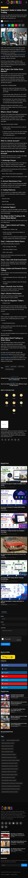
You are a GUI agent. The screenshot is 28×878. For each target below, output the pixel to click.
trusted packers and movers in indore (9, 763)
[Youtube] (13, 823)
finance (7, 366)
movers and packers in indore (13, 740)
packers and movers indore (7, 746)
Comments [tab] (4, 612)
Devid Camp (3, 487)
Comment (3, 627)
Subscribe (24, 865)
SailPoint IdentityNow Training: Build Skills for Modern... (12, 602)
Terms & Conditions (5, 874)
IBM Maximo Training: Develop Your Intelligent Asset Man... (12, 531)
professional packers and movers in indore (11, 789)
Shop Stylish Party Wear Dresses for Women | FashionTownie (19, 842)
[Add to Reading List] (23, 25)
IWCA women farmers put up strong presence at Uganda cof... (19, 702)
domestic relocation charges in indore (9, 774)
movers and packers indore (7, 751)
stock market (13, 366)
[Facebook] (2, 823)
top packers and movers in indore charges (10, 760)
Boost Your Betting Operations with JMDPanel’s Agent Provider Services (14, 384)
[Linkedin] (2, 826)
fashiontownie (13, 844)
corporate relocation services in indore (10, 768)
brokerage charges (10, 369)
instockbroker (4, 429)
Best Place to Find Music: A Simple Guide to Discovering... (18, 834)
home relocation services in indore (9, 780)
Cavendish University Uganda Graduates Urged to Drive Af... (17, 695)
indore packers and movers (7, 748)
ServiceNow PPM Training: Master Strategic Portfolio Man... (12, 578)
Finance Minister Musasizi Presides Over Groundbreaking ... (19, 724)
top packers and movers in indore (9, 754)
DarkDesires (13, 711)
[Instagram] (9, 823)
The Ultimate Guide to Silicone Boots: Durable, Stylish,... (18, 849)
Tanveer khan (13, 851)
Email (2, 622)
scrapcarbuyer (3, 557)
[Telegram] (17, 823)
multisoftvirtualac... (4, 510)
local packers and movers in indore (9, 771)
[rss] (6, 826)
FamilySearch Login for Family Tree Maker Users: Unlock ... (13, 484)
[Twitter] (6, 823)
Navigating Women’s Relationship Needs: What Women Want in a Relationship (14, 379)
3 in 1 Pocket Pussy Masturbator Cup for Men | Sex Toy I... (18, 710)
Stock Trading (21, 366)
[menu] (1, 2)
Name (2, 616)
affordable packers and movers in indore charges (12, 783)
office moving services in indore (8, 777)
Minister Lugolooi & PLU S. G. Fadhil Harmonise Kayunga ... (19, 717)
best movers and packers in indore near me (11, 786)
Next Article (13, 382)
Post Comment (5, 644)
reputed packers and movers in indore (10, 791)
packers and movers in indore (8, 743)
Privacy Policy (14, 874)
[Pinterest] (20, 823)
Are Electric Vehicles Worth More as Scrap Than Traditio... (13, 555)
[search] (26, 2)
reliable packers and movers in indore (9, 766)
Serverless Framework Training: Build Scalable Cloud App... (13, 508)
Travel (3, 740)
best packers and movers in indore (9, 757)
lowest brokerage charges (6, 355)
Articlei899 (12, 836)
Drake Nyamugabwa (14, 697)
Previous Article (14, 376)
